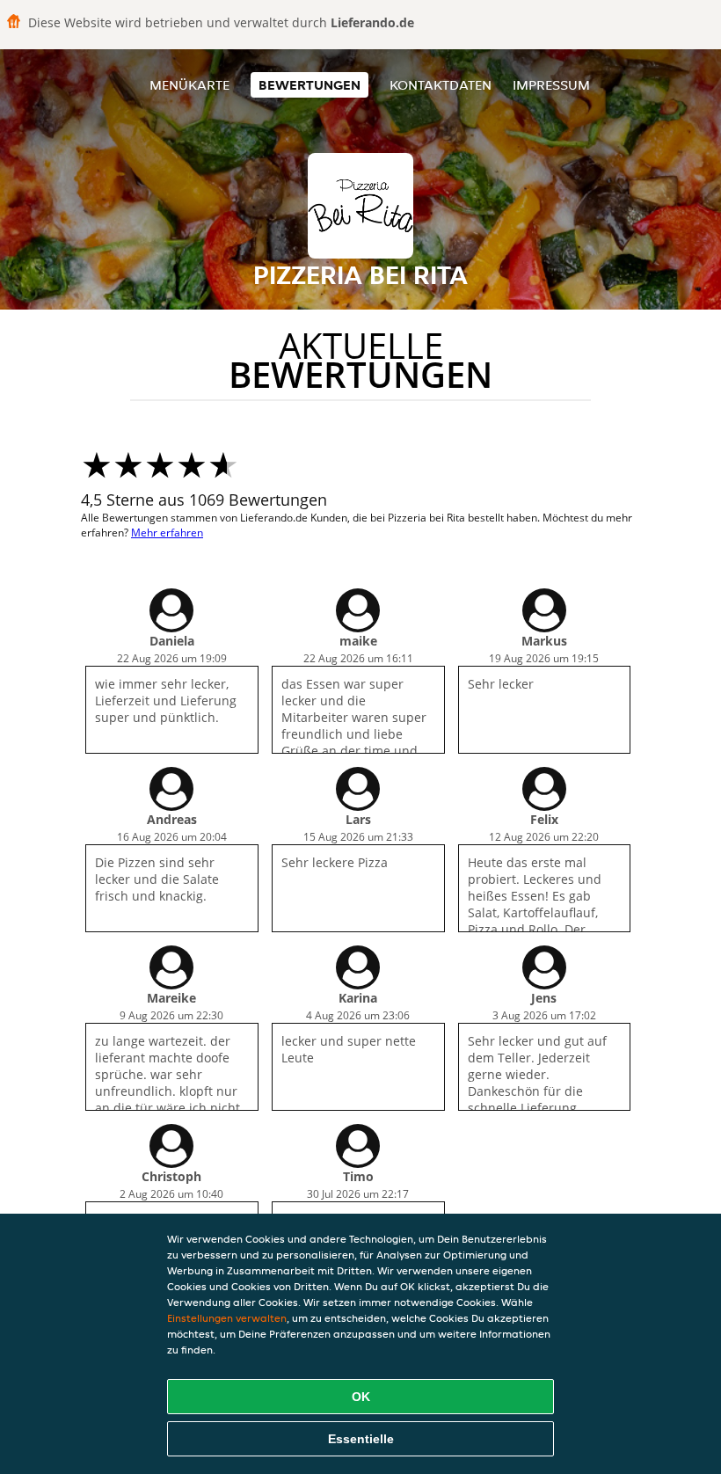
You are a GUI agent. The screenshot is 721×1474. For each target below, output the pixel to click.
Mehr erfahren (167, 532)
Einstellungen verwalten (227, 1317)
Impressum (551, 85)
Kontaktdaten (441, 85)
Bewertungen (309, 85)
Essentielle (361, 1439)
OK (361, 1397)
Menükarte (189, 85)
